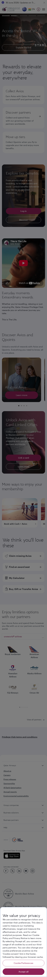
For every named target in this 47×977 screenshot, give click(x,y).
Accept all (24, 971)
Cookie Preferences (23, 963)
